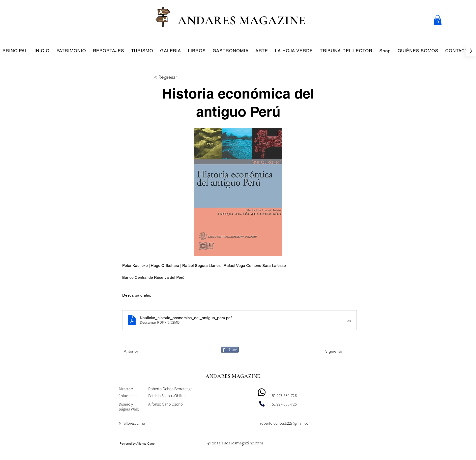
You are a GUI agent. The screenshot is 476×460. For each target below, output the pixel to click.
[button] (437, 20)
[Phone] (262, 404)
